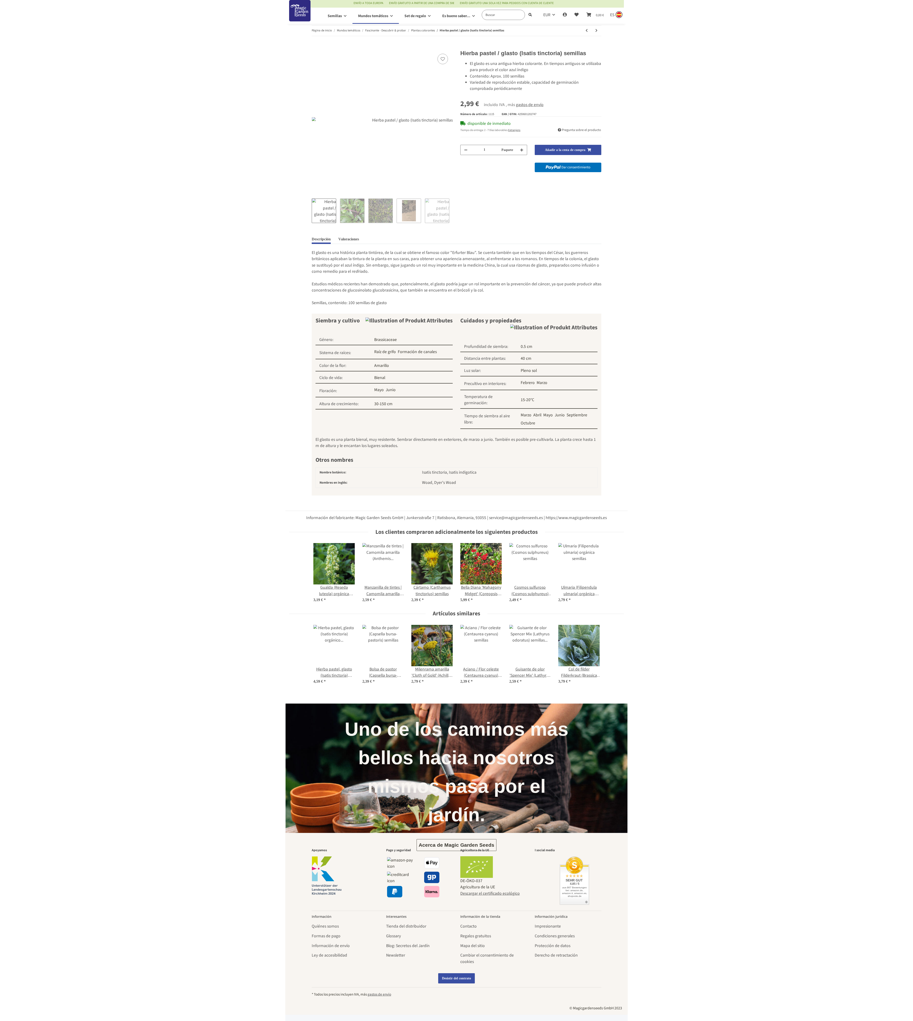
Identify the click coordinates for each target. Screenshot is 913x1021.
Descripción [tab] (321, 239)
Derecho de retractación (556, 955)
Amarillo (381, 366)
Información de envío (331, 946)
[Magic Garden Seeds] (300, 16)
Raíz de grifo (385, 352)
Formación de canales (417, 352)
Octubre (528, 423)
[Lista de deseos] (577, 15)
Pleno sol (529, 371)
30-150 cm (383, 404)
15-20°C (527, 400)
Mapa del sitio (472, 946)
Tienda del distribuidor (406, 926)
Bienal (379, 378)
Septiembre (577, 415)
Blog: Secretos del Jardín (408, 946)
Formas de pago (326, 936)
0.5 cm (526, 347)
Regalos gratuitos (475, 936)
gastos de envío (530, 105)
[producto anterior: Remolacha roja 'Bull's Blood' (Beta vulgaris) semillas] (587, 31)
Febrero (528, 383)
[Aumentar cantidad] (521, 150)
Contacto (468, 926)
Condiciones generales (555, 936)
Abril (537, 415)
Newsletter (395, 955)
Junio (391, 390)
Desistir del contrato (456, 978)
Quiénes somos (325, 926)
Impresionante (548, 926)
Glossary (393, 936)
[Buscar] (530, 15)
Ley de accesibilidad (329, 955)
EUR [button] (546, 15)
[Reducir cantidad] (466, 150)
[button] (565, 15)
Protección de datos (552, 946)
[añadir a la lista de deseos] (442, 59)
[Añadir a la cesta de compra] (315, 46)
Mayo (379, 390)
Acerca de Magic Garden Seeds (456, 845)
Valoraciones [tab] (348, 239)
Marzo (542, 383)
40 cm (526, 358)
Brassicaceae (385, 340)
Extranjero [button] (514, 130)
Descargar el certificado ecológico (490, 893)
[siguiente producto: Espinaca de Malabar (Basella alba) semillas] (596, 31)
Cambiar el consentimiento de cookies (487, 958)
